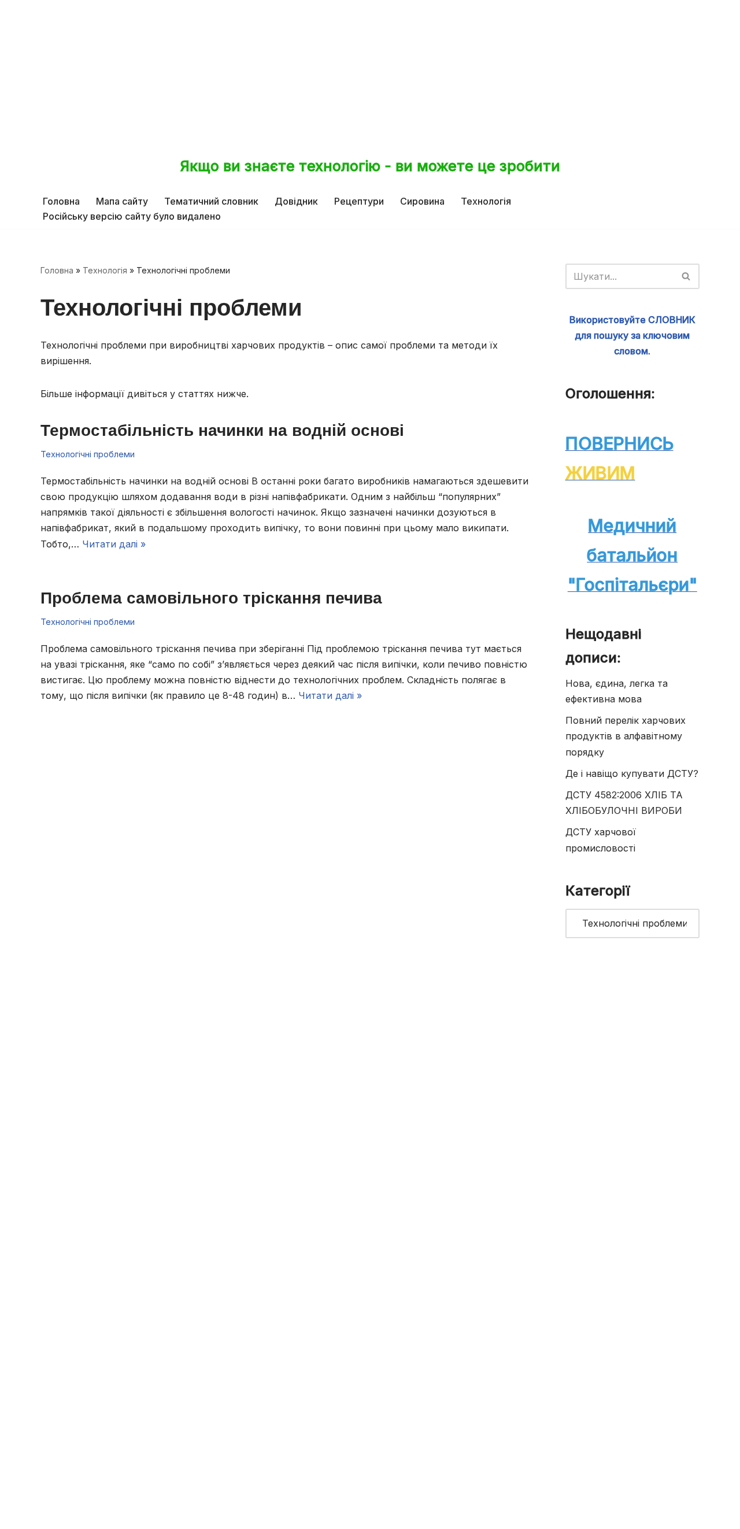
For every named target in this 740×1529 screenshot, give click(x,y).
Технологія (486, 201)
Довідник (296, 201)
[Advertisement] (370, 69)
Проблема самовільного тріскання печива (211, 598)
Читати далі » (114, 544)
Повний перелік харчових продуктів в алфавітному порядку (625, 735)
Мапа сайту (122, 201)
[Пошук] (687, 276)
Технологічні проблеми (87, 454)
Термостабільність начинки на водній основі (222, 430)
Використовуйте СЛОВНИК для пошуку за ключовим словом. (632, 335)
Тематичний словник (211, 201)
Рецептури (359, 201)
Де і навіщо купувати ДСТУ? (631, 773)
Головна (61, 201)
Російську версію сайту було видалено (132, 216)
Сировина (422, 201)
